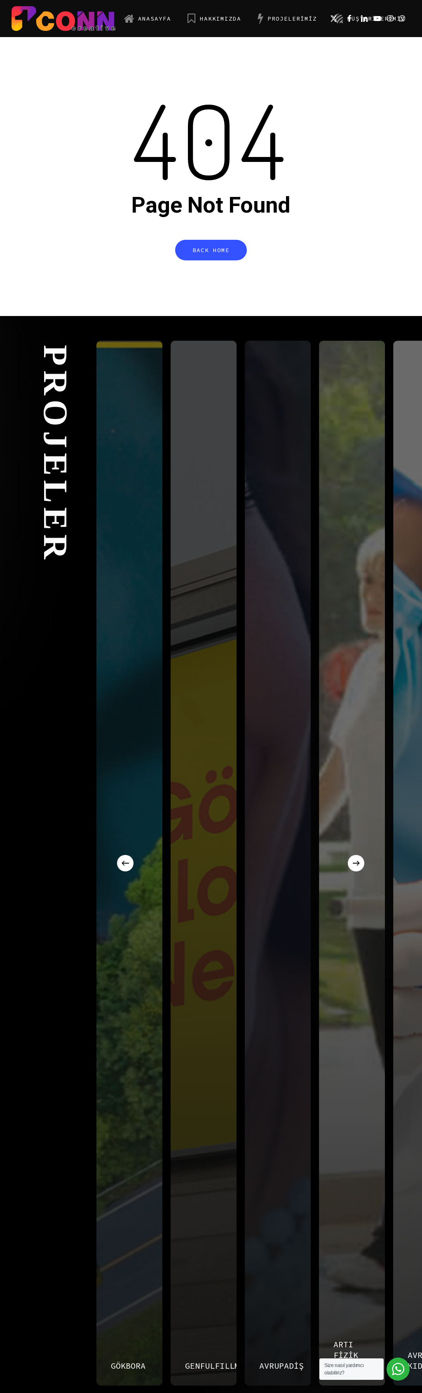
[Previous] (125, 863)
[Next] (356, 863)
